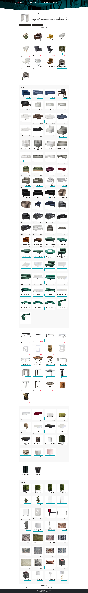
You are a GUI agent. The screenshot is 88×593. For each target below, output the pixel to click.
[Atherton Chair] (38, 37)
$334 (57, 354)
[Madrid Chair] (25, 62)
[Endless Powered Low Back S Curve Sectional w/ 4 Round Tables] (25, 316)
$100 (57, 518)
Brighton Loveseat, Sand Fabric (62, 148)
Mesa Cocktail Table (37, 365)
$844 (33, 42)
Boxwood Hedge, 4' (27, 492)
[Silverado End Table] (25, 384)
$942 (33, 99)
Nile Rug (53, 555)
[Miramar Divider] (38, 512)
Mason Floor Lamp (52, 579)
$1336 (58, 494)
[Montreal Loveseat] (50, 205)
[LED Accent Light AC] (62, 562)
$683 (33, 258)
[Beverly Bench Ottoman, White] (25, 413)
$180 (33, 581)
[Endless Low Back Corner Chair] (38, 265)
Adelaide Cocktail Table (50, 340)
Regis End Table (28, 377)
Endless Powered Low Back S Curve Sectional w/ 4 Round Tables (25, 322)
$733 (45, 55)
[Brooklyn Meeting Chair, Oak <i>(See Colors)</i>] (25, 49)
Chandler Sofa (64, 173)
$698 (33, 433)
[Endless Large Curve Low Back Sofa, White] (62, 290)
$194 (45, 457)
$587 (33, 532)
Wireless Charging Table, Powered (38, 530)
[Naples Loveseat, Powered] (50, 216)
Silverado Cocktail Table (51, 377)
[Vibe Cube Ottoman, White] (38, 451)
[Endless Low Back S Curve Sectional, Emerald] (62, 303)
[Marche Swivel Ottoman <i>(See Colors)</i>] (62, 439)
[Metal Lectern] (25, 525)
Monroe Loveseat (27, 209)
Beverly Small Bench (62, 418)
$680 (21, 505)
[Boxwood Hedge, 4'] (25, 488)
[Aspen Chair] (62, 93)
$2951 (58, 123)
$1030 (46, 99)
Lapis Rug (65, 542)
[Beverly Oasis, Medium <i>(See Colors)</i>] (50, 116)
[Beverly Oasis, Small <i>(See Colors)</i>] (38, 116)
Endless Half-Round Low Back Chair (61, 257)
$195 (33, 378)
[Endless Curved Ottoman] (38, 252)
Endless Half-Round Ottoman (50, 244)
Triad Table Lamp (64, 579)
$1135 (46, 222)
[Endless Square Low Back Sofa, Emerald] (50, 290)
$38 (33, 568)
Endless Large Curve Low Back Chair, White (61, 270)
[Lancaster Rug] (50, 538)
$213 (33, 354)
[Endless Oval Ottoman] (62, 240)
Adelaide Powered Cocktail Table (26, 340)
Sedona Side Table (38, 377)
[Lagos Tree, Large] (38, 500)
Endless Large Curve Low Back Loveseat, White (61, 282)
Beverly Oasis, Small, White (26, 121)
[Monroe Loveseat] (25, 205)
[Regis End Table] (25, 373)
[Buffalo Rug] (62, 525)
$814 (21, 222)
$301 (45, 445)
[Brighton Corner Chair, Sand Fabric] (38, 144)
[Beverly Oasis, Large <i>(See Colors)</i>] (38, 129)
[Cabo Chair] (25, 169)
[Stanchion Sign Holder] (50, 512)
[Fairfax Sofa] (62, 181)
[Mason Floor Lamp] (50, 575)
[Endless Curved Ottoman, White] (38, 426)
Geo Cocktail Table (25, 364)
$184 (21, 458)
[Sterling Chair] (50, 228)
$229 (57, 568)
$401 (57, 531)
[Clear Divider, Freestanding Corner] (25, 512)
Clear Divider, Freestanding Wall (62, 505)
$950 (21, 111)
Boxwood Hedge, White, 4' (39, 492)
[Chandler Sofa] (62, 169)
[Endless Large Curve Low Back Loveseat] (25, 290)
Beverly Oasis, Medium (50, 122)
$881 (21, 270)
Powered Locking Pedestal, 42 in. (25, 475)
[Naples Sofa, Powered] (62, 216)
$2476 (34, 309)
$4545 (34, 136)
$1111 (22, 284)
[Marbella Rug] (25, 550)
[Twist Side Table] (25, 396)
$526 (57, 199)
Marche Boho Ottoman (38, 444)
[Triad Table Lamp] (62, 575)
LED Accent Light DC (27, 579)
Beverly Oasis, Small (37, 122)
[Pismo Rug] (62, 550)
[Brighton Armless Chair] (62, 130)
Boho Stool (28, 430)
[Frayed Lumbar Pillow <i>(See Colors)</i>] (50, 562)
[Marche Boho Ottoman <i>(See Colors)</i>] (38, 439)
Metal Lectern (28, 529)
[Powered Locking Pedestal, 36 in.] (38, 470)
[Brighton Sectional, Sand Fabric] (62, 156)
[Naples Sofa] (25, 228)
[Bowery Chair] (50, 37)
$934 (33, 234)
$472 (57, 342)
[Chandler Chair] (50, 169)
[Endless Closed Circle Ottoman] (50, 252)
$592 (45, 135)
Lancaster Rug (52, 542)
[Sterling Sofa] (62, 228)
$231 (57, 378)
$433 (45, 420)
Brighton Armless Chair (63, 136)
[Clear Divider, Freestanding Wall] (62, 500)
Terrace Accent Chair (51, 66)
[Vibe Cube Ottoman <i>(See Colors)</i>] (50, 451)
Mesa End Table (50, 364)
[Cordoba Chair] (25, 181)
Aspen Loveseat (28, 109)
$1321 (34, 284)
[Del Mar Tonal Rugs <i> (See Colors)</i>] (38, 538)
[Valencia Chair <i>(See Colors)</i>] (25, 240)
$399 (45, 505)
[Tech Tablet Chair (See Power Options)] (62, 62)
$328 (57, 581)
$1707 (58, 284)
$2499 (22, 309)
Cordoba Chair (28, 185)
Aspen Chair (65, 97)
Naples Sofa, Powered (63, 221)
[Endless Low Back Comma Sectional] (38, 303)
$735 (33, 476)
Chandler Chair (52, 173)
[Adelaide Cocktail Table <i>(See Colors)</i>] (50, 335)
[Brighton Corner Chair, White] (25, 144)
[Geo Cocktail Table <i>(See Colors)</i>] (25, 360)
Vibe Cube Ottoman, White (39, 456)
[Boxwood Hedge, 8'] (62, 488)
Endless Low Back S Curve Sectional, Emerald (62, 308)
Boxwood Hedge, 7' (52, 492)
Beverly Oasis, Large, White (26, 133)
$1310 (58, 222)
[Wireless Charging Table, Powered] (38, 525)
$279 (33, 446)
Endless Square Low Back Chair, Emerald (50, 270)
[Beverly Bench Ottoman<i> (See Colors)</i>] (38, 413)
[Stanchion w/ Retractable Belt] (62, 512)
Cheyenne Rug (28, 542)
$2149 (58, 163)
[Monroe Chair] (62, 193)
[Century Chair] (38, 49)
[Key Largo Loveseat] (38, 193)
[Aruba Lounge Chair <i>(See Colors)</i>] (25, 37)
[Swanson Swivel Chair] (38, 62)
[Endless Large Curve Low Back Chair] (25, 277)
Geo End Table (63, 352)
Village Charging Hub (51, 529)
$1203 (46, 494)
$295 (57, 446)
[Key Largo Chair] (25, 193)
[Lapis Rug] (62, 538)
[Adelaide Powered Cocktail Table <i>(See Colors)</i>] (25, 335)
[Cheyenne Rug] (25, 538)
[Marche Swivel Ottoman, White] (50, 439)
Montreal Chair (40, 209)
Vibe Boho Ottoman (25, 457)
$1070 (34, 505)
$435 (45, 531)
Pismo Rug (65, 555)
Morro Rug (41, 555)
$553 (57, 433)
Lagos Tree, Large (40, 504)
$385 (45, 342)
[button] (37, 25)
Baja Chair (41, 109)
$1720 (34, 162)
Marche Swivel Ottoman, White (50, 443)
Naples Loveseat (40, 221)
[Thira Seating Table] (50, 384)
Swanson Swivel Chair (39, 66)
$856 (33, 187)
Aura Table (41, 352)
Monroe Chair (64, 197)
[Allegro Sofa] (50, 93)
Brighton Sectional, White (50, 161)
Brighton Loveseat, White (51, 148)
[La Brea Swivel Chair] (50, 49)
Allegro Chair (28, 97)
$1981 (34, 297)
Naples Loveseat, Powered (51, 221)
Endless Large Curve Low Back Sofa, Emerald (25, 308)
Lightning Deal (54, 2)
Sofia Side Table (64, 377)
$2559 (58, 297)
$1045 (46, 111)
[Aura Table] (38, 348)
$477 (21, 419)
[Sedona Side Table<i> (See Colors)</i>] (38, 373)
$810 (57, 246)
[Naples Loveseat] (38, 216)
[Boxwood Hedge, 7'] (50, 488)
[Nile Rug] (50, 550)
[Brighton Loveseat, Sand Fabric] (62, 144)
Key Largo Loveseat (40, 197)
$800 (21, 519)
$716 (57, 187)
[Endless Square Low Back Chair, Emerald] (50, 265)
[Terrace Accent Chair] (50, 62)
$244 (45, 354)
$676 (45, 199)
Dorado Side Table (52, 352)
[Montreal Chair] (38, 205)
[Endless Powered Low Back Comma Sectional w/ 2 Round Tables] (50, 303)
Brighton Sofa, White (27, 161)
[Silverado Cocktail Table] (50, 373)
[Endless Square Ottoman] (25, 252)
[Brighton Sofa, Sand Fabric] (38, 156)
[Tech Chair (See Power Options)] (25, 75)
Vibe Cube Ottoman (50, 456)
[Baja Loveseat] (50, 105)
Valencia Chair (26, 244)
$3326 (46, 123)
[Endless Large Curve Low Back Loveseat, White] (62, 277)
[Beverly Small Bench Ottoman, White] (50, 413)
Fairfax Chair (53, 185)
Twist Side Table (28, 400)
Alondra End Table (25, 352)
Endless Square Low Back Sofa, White (37, 295)
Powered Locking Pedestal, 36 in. (37, 475)
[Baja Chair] (38, 105)
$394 (57, 366)
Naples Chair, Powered (27, 221)
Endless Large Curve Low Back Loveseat (25, 295)
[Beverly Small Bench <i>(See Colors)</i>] (62, 413)
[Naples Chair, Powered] (25, 216)
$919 (33, 270)
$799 (21, 99)
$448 (45, 390)
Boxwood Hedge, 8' (64, 492)
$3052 (46, 310)
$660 (21, 187)
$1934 (46, 297)
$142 (21, 432)
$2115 (34, 123)
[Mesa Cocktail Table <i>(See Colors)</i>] (38, 360)
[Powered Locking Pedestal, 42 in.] (25, 470)
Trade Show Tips (42, 2)
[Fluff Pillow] (38, 562)
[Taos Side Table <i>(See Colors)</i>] (38, 384)
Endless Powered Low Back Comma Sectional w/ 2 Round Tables (49, 308)
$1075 (58, 150)
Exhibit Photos (35, 2)
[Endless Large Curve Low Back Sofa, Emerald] (25, 303)
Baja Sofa (65, 109)
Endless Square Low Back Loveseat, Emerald (50, 282)
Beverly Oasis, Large (37, 134)
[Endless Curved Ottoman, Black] (50, 426)
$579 (57, 99)
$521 (21, 199)
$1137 (58, 271)
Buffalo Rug (65, 529)
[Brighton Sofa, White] (25, 156)
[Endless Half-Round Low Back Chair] (62, 252)
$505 (57, 43)
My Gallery (30, 2)
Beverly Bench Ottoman (37, 418)
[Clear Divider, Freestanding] (50, 500)
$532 (45, 187)
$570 (33, 68)
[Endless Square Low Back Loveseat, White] (38, 277)
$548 (21, 531)
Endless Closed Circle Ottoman (49, 257)
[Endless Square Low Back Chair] (25, 265)
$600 (33, 518)
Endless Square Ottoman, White (62, 431)
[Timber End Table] (62, 384)
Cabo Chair (28, 173)
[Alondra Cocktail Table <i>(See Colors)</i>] (62, 335)
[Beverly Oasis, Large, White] (25, 129)
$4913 (22, 135)
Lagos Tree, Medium (27, 504)
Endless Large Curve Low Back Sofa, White (61, 295)
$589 (33, 199)
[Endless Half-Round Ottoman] (50, 240)
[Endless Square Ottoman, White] (62, 426)
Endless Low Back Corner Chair (38, 269)
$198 (33, 457)
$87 (45, 518)
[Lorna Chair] (62, 49)
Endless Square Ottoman (26, 256)
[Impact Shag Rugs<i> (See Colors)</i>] (25, 562)
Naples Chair (65, 209)
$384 (57, 420)
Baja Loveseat (52, 109)
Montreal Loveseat (52, 209)
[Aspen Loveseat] (25, 105)
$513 (21, 246)
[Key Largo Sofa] (50, 193)
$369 (33, 341)
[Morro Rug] (38, 550)
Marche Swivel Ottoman (62, 444)
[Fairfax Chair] (50, 181)
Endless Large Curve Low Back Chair (25, 282)
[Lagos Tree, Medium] (25, 500)
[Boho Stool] (25, 426)
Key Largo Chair (28, 197)
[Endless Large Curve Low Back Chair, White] (62, 265)
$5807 (58, 309)
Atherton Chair (40, 41)
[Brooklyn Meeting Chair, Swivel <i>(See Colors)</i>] (62, 37)
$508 (21, 342)
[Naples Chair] (62, 205)
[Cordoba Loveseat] (38, 181)
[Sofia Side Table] (62, 373)
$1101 (46, 150)
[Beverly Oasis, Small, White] (25, 116)
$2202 (46, 162)
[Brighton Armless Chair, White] (50, 129)
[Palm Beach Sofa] (38, 228)
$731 (57, 259)
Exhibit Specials (48, 2)
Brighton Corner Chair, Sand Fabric (37, 149)
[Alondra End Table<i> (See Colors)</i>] (25, 348)
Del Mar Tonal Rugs (37, 543)
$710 (21, 43)
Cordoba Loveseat (40, 185)
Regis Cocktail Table (63, 364)
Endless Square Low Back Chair (25, 269)
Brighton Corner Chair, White (25, 148)
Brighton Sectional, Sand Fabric (62, 161)
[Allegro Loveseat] (38, 93)
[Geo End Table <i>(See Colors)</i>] (62, 348)
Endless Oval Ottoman (63, 244)
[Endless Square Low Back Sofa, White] (38, 290)
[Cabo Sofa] (38, 169)
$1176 (22, 234)
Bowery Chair (52, 41)
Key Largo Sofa (52, 197)
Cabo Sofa (41, 173)
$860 (45, 271)
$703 (33, 246)
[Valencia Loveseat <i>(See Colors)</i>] (38, 240)
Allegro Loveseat (40, 97)
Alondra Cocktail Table (62, 340)
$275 (57, 69)
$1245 (58, 111)
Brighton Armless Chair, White (50, 133)
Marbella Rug (28, 555)
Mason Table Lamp (40, 579)
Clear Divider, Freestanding (50, 504)
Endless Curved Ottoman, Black (50, 431)
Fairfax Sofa (65, 185)
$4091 (46, 259)
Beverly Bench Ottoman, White (25, 418)
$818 (33, 111)
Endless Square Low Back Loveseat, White (38, 282)
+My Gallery (29, 43)
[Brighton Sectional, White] (50, 156)
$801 (21, 494)
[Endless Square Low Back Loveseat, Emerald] (50, 277)
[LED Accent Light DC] (25, 575)
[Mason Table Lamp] (38, 575)
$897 (45, 175)
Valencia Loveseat (38, 244)
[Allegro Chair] (25, 93)
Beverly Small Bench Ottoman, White (49, 418)
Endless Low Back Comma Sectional (37, 308)
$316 (45, 366)
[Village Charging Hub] (50, 525)
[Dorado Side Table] (50, 348)
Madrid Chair (28, 66)
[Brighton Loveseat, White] (50, 144)
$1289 (46, 284)
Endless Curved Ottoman (39, 256)
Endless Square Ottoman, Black (26, 444)
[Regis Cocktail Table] (62, 360)
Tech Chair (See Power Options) (25, 80)
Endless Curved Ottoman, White (38, 431)
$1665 (22, 297)
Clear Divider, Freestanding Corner (25, 517)
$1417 (58, 175)
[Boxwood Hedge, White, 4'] (38, 488)
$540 (45, 246)
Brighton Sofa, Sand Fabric (38, 161)
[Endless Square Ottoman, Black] (25, 439)
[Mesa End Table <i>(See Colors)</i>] (50, 360)
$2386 (22, 122)
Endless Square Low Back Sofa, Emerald (49, 295)
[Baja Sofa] (62, 105)
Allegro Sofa (53, 97)
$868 (21, 476)
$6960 (22, 324)
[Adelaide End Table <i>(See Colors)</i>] (38, 335)
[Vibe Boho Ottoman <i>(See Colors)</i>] (25, 451)
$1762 (22, 162)
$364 (33, 367)
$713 (57, 55)
